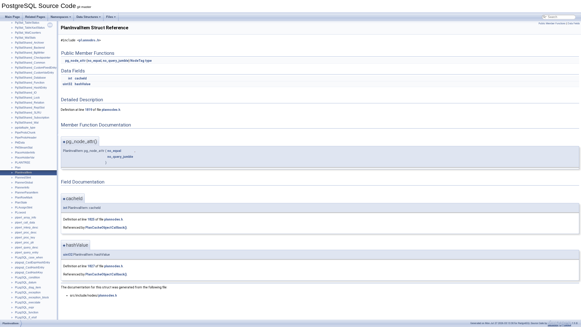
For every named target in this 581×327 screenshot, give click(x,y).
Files (109, 17)
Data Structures (87, 17)
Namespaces (59, 17)
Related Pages (35, 17)
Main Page (12, 17)
